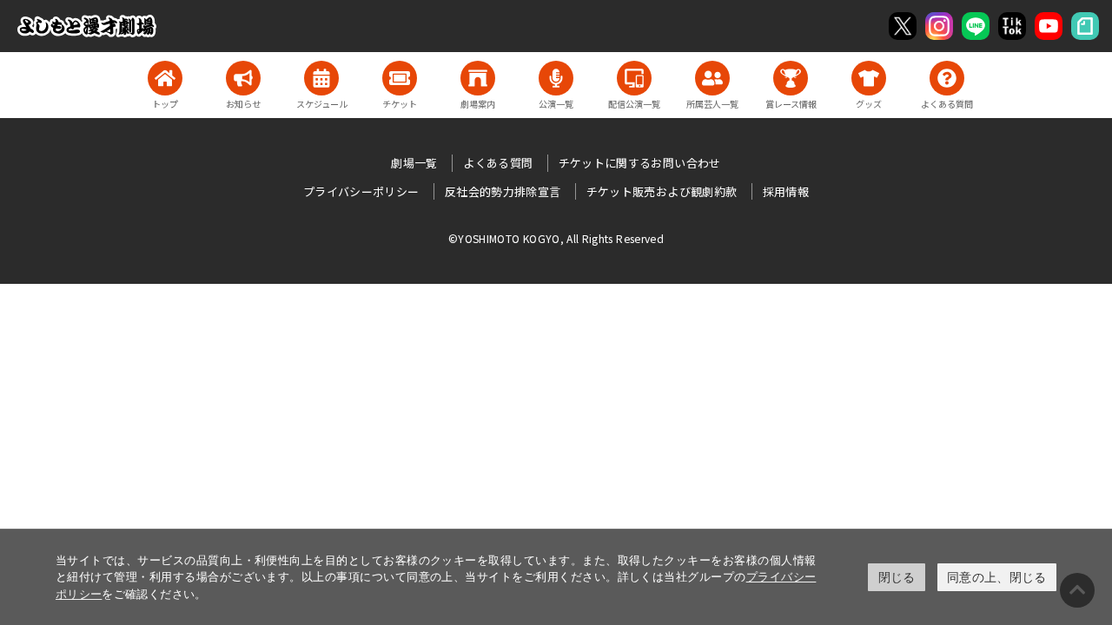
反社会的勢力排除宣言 (503, 191)
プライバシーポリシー (361, 191)
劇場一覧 (414, 163)
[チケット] (399, 78)
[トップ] (165, 78)
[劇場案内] (477, 78)
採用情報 (786, 191)
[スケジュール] (321, 78)
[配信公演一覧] (634, 78)
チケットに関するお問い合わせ (640, 163)
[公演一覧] (556, 78)
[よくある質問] (947, 78)
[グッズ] (868, 78)
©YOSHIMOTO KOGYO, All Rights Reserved (556, 238)
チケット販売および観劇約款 (662, 191)
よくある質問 (498, 163)
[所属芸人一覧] (712, 78)
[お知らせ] (243, 78)
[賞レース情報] (790, 78)
